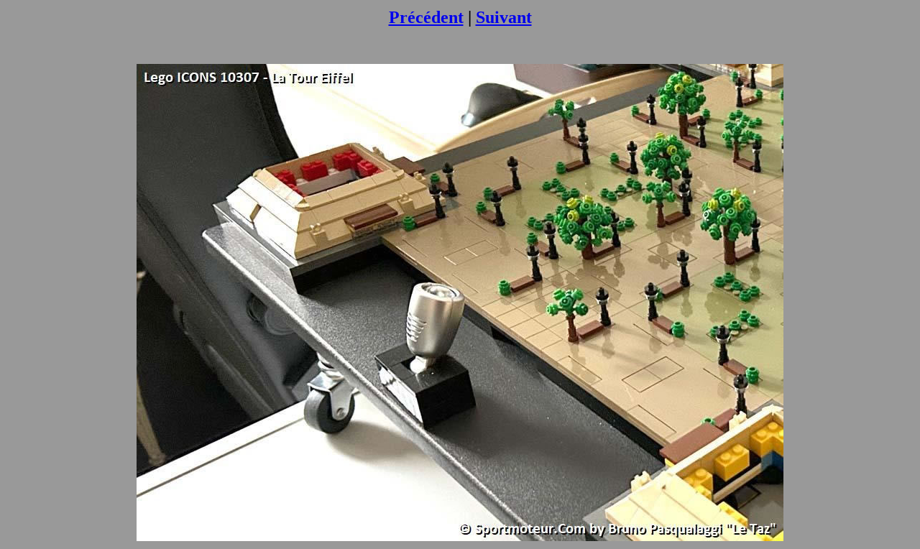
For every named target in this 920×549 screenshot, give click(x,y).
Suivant (504, 17)
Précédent (426, 17)
